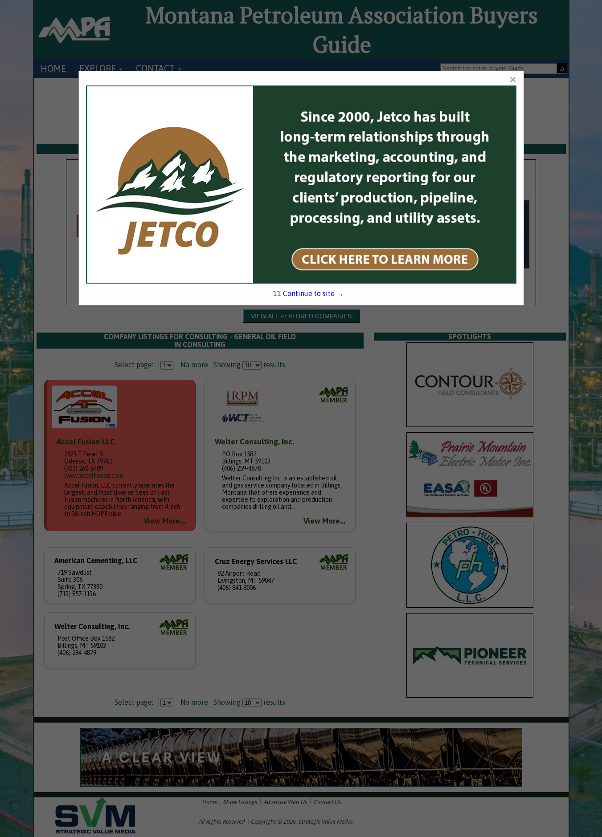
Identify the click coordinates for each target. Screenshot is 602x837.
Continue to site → (308, 293)
